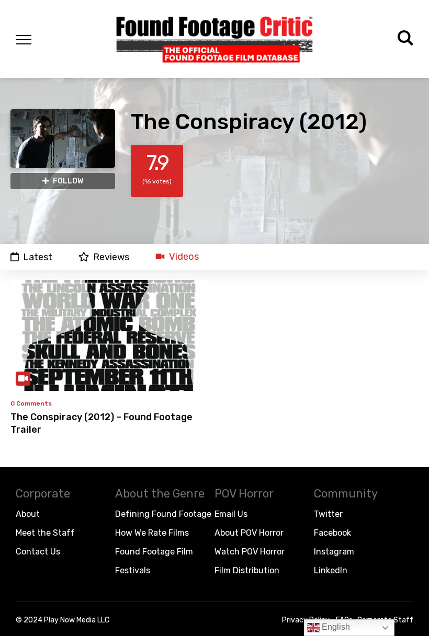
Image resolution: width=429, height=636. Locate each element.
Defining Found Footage (163, 514)
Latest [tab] (37, 257)
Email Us (230, 514)
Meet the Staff (45, 533)
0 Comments (31, 403)
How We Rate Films (152, 533)
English (335, 626)
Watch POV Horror (249, 552)
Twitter (328, 514)
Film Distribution (246, 570)
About (28, 514)
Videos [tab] (184, 257)
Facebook (332, 533)
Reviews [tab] (111, 257)
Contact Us (38, 552)
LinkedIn (330, 570)
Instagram (334, 552)
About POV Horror (249, 533)
